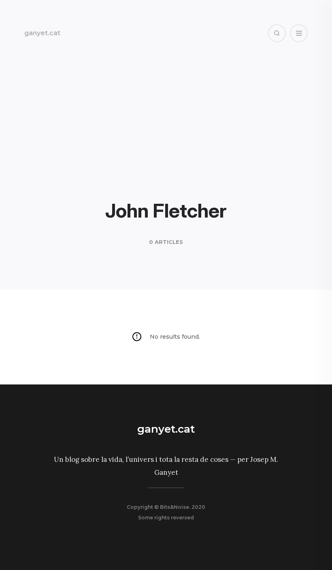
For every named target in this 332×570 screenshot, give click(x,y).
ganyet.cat (42, 33)
